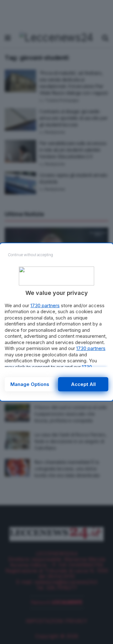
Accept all (83, 384)
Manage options (29, 384)
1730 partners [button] (45, 305)
